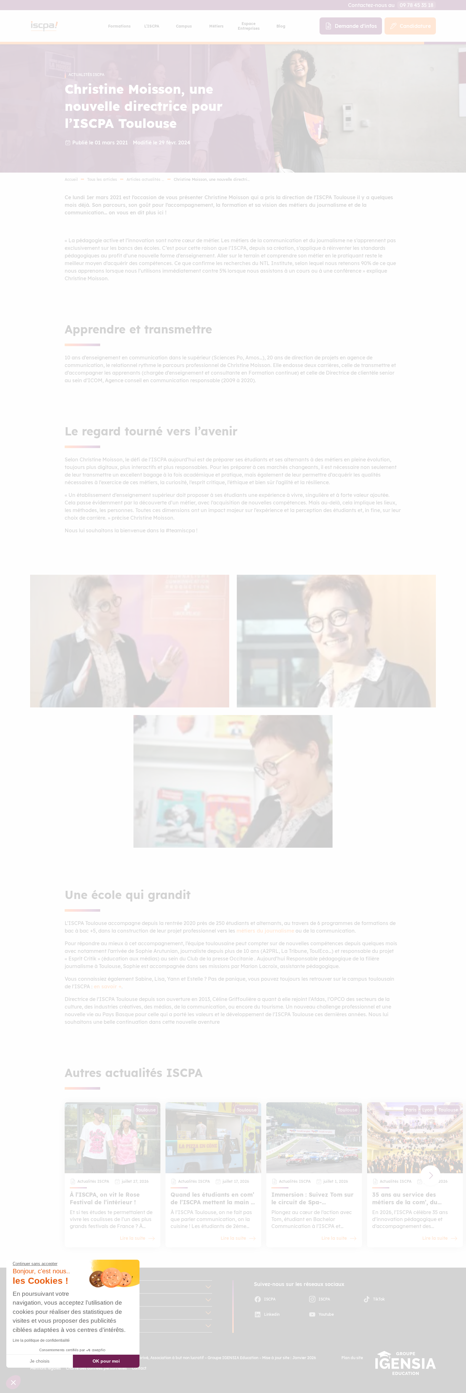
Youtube (326, 1314)
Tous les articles (102, 179)
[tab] (119, 26)
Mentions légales (45, 1368)
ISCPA (269, 1299)
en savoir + (107, 986)
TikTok (379, 1299)
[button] (430, 1175)
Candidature (415, 26)
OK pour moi (106, 1361)
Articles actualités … (145, 179)
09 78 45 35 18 (416, 5)
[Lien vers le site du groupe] (405, 1363)
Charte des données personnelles (96, 1368)
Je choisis (39, 1361)
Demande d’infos (356, 26)
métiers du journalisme (265, 931)
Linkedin (272, 1314)
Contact (139, 1368)
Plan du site (352, 1357)
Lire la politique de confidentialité (41, 1340)
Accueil (71, 179)
